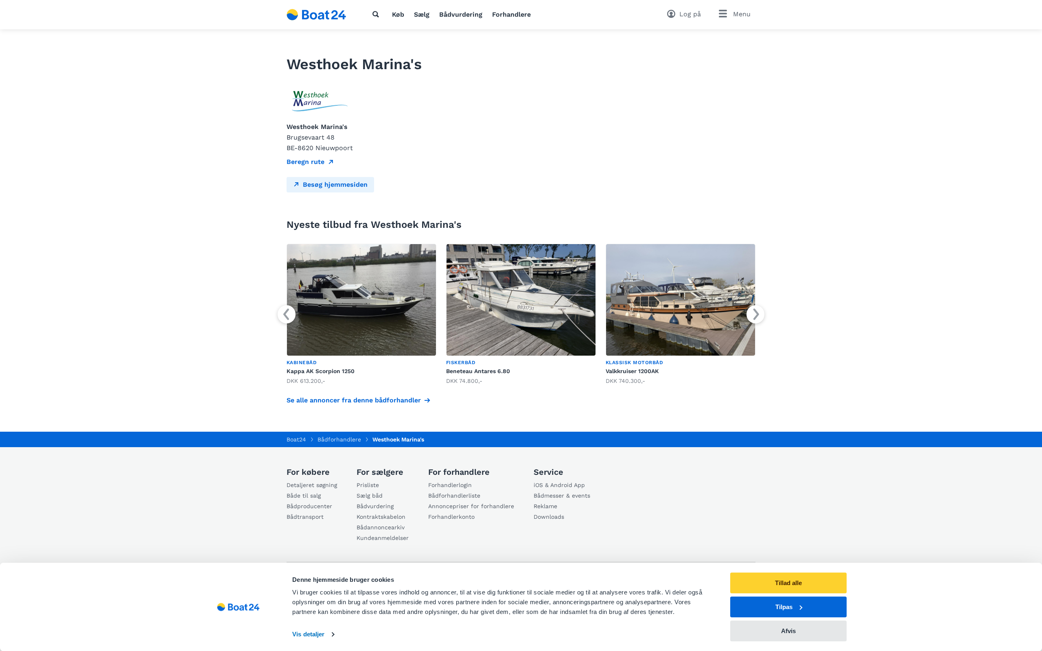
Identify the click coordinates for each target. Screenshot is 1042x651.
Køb (398, 14)
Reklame (545, 506)
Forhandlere (511, 14)
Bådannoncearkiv (381, 527)
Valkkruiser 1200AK (632, 371)
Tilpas (783, 606)
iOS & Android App (559, 485)
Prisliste (368, 485)
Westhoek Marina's (398, 439)
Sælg (421, 14)
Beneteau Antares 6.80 (478, 371)
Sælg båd (370, 495)
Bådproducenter (309, 506)
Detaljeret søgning (312, 485)
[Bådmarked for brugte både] (316, 14)
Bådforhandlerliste (454, 495)
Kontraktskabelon (381, 516)
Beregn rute (305, 162)
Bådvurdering (460, 14)
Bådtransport (305, 516)
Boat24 (296, 439)
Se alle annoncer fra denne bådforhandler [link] (354, 400)
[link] (361, 315)
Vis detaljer (308, 634)
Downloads (549, 516)
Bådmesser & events (562, 495)
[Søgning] (377, 14)
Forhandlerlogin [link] (450, 485)
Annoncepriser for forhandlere (471, 506)
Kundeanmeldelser (383, 538)
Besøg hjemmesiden (335, 184)
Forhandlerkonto (451, 516)
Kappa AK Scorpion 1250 (321, 371)
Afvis (788, 630)
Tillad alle (788, 582)
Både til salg (304, 495)
